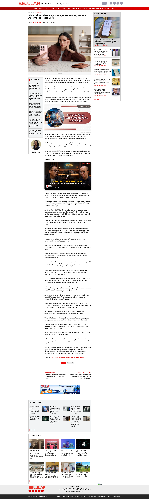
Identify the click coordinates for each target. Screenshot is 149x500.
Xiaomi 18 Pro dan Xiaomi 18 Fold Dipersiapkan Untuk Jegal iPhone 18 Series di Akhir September (35, 123)
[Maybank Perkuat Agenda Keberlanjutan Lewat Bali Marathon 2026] (52, 467)
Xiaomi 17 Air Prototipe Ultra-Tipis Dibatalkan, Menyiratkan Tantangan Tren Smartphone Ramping (76, 421)
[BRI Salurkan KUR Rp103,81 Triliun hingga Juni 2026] (83, 467)
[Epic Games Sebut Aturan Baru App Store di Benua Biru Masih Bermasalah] (83, 444)
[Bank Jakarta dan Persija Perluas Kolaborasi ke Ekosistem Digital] (52, 444)
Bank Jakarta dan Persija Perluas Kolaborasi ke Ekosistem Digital (50, 452)
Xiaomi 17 (70, 363)
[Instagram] (114, 3)
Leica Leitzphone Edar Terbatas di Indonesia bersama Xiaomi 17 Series (76, 410)
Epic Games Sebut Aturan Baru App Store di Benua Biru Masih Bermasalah (82, 452)
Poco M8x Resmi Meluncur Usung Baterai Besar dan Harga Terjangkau (35, 105)
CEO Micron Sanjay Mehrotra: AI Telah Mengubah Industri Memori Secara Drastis (102, 91)
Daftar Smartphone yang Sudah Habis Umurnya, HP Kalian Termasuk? (35, 113)
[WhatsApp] (81, 22)
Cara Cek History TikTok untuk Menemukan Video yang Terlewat (67, 452)
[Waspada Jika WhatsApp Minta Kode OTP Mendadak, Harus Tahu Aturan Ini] (116, 72)
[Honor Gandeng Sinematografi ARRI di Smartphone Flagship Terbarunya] (36, 467)
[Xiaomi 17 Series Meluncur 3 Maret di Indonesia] (45, 418)
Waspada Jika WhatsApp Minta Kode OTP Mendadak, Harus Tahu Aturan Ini (102, 71)
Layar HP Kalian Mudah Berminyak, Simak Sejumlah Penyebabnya (106, 42)
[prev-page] (30, 430)
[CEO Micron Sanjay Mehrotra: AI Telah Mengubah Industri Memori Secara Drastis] (116, 91)
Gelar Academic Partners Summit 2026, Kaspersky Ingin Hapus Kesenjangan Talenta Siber (36, 454)
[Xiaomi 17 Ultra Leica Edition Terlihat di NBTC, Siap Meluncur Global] (66, 418)
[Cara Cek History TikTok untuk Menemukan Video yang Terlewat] (68, 444)
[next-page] (33, 430)
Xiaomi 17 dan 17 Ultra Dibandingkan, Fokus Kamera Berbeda (35, 410)
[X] (117, 3)
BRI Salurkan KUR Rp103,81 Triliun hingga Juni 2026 (82, 474)
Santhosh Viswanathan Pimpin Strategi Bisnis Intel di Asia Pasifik (55, 376)
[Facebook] (111, 3)
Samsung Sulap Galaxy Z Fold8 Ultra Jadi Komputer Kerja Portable (34, 87)
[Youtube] (121, 3)
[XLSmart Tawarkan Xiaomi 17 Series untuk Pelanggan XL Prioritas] (66, 408)
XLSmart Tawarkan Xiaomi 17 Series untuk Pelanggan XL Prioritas (55, 410)
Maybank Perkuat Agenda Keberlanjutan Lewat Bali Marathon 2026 (51, 475)
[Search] (104, 3)
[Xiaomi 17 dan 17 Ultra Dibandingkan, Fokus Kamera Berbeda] (45, 408)
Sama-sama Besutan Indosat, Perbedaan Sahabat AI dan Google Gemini (80, 376)
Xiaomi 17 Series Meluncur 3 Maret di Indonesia (68, 357)
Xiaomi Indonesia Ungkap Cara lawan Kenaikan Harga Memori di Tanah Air (35, 96)
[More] (89, 22)
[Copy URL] (85, 22)
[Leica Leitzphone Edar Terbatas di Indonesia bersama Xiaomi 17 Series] (86, 408)
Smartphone (38, 12)
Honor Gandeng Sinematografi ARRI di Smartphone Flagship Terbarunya (36, 475)
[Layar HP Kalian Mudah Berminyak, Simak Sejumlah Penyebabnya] (107, 27)
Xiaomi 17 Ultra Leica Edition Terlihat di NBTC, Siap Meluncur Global (55, 420)
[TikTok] (36, 491)
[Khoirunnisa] (36, 145)
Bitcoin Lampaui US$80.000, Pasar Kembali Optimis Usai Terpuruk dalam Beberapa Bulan (102, 81)
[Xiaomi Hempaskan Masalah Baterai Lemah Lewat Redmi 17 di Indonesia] (68, 467)
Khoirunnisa (37, 22)
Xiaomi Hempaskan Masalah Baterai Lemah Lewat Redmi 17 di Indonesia (35, 132)
